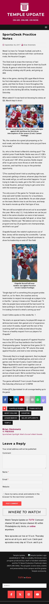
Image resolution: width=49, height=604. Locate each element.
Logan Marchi (10, 418)
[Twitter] (20, 594)
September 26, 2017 (12, 45)
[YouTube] (37, 594)
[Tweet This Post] (10, 399)
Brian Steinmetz (29, 45)
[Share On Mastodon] (43, 399)
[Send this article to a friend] (27, 399)
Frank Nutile (35, 408)
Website (6, 487)
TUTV (31, 520)
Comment (7, 453)
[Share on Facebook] (5, 399)
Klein (28, 577)
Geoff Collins (10, 413)
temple (7, 423)
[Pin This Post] (21, 399)
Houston (25, 413)
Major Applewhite (30, 418)
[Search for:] (25, 586)
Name (5, 472)
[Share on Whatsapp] (38, 399)
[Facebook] (11, 594)
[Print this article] (32, 399)
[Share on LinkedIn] (16, 399)
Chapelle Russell (17, 408)
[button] (45, 27)
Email (5, 479)
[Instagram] (29, 594)
